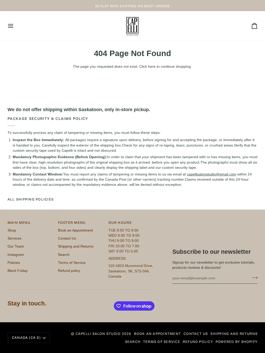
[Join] (253, 277)
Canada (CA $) (26, 337)
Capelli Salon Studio (98, 333)
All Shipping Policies (31, 199)
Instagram (16, 255)
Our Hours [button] (120, 222)
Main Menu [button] (19, 222)
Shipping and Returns (75, 246)
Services (14, 238)
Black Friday (18, 271)
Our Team (16, 246)
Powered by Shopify (236, 341)
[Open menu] (15, 26)
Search (64, 255)
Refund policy (69, 271)
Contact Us (67, 238)
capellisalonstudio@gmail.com (211, 174)
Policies (14, 263)
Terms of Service (72, 263)
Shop (12, 230)
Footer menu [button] (72, 222)
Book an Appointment (75, 230)
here (152, 66)
